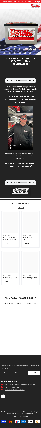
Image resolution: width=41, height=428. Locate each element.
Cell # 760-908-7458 (12, 387)
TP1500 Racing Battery (10, 278)
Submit (34, 373)
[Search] (8, 6)
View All (21, 207)
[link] (20, 34)
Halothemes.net (28, 413)
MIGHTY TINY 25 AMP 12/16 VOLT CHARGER (9, 239)
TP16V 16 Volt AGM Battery (28, 239)
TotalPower (7, 235)
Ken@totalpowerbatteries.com (14, 389)
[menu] (2, 6)
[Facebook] (3, 396)
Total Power (27, 235)
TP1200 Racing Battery (30, 278)
